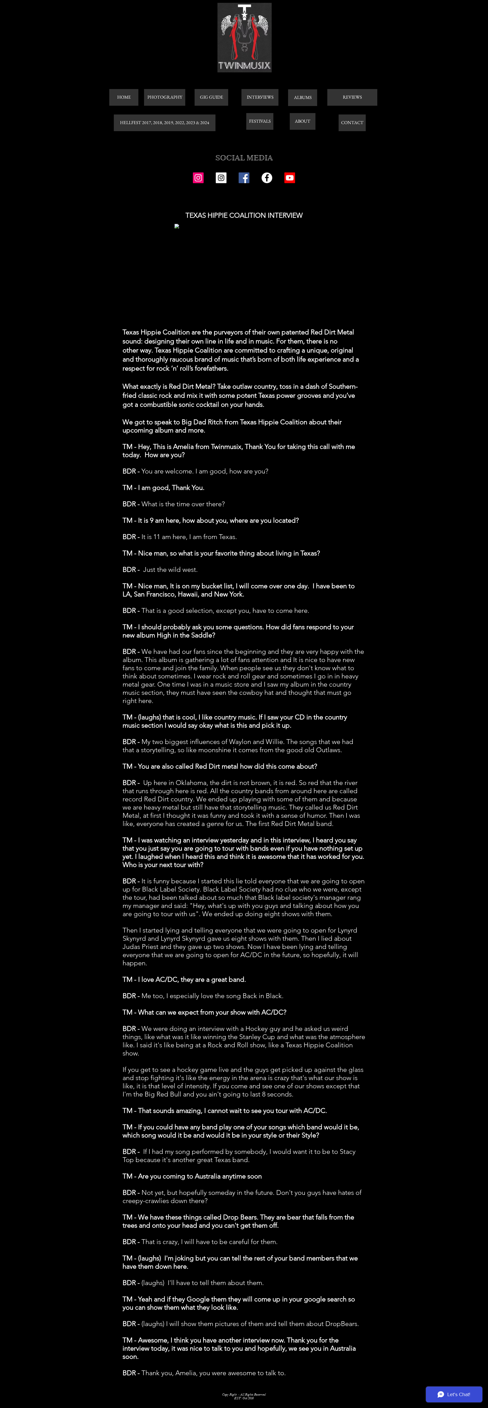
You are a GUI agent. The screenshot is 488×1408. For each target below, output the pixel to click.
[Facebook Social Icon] (244, 177)
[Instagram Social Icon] (198, 177)
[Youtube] (289, 177)
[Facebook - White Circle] (267, 177)
